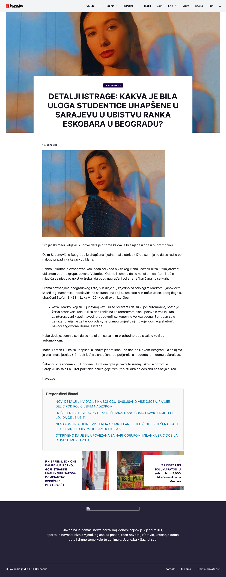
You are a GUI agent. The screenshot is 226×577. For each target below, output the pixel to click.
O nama (186, 569)
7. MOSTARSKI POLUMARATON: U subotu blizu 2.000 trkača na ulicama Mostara (168, 473)
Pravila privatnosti (208, 569)
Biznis (110, 6)
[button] (219, 6)
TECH (147, 6)
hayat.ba (48, 378)
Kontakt (171, 569)
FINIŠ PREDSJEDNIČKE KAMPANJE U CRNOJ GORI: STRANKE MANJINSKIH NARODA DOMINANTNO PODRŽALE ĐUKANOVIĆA (60, 473)
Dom (159, 6)
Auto (186, 6)
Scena (199, 6)
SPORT (128, 6)
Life (170, 6)
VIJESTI (91, 6)
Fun (211, 6)
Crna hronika (113, 85)
